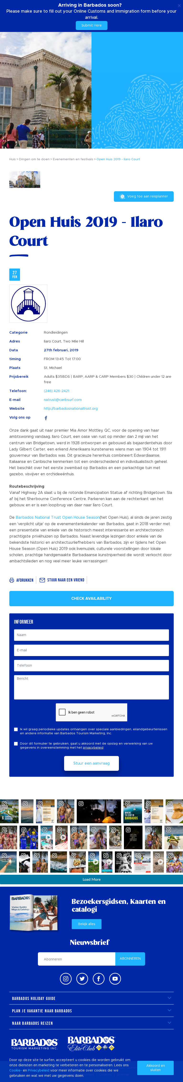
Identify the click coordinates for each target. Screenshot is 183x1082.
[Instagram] (66, 979)
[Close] (179, 5)
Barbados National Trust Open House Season (58, 517)
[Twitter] (82, 979)
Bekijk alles (86, 924)
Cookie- (15, 1070)
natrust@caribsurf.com (63, 400)
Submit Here (91, 25)
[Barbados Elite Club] (91, 1043)
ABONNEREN (130, 958)
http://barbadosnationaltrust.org (71, 408)
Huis (12, 159)
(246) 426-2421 (56, 391)
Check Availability (91, 599)
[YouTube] (115, 979)
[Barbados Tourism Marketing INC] (34, 1044)
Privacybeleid (38, 1070)
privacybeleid (93, 747)
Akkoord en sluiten (155, 1068)
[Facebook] (46, 417)
